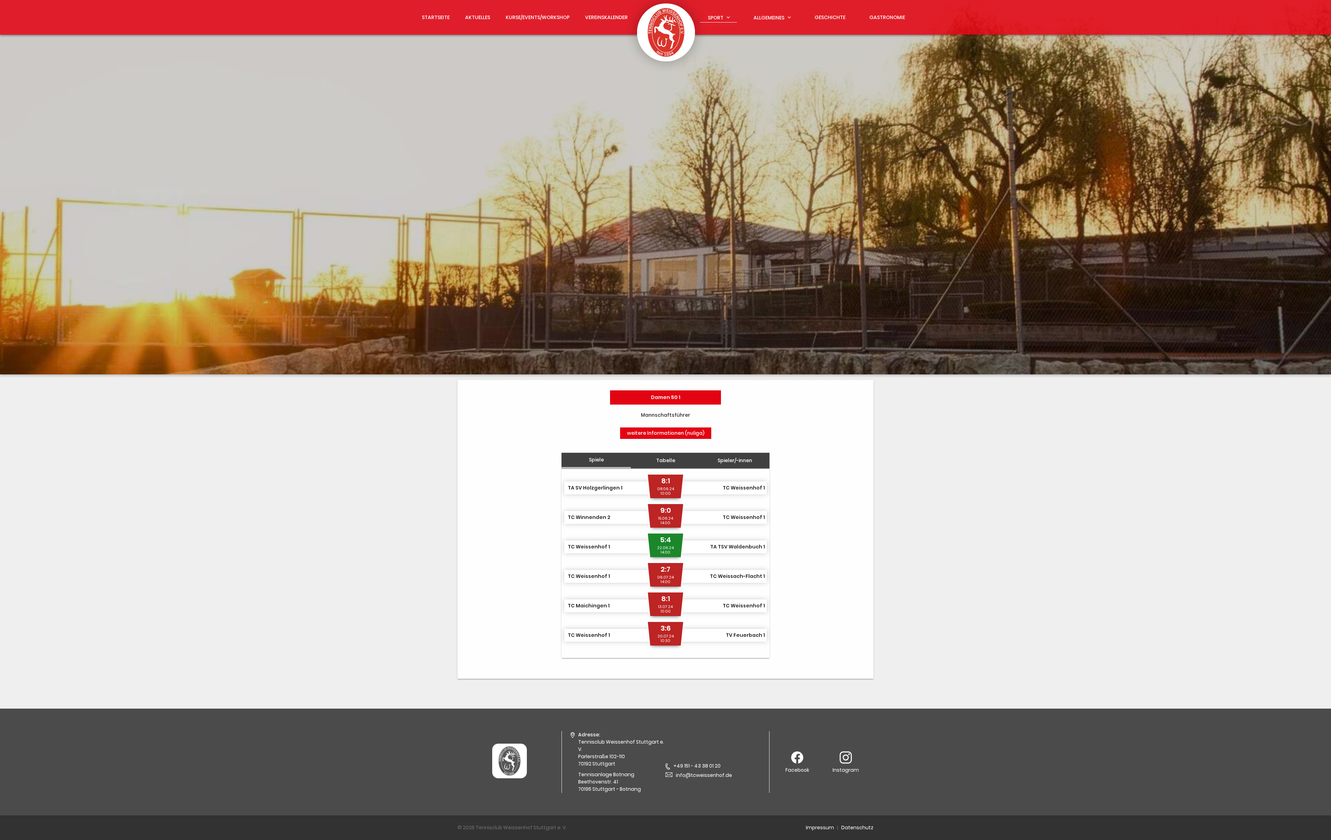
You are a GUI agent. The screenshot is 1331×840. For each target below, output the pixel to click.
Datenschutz (857, 827)
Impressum (820, 827)
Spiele (596, 459)
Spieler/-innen (734, 460)
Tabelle (665, 460)
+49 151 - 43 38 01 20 (697, 765)
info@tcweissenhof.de (704, 775)
